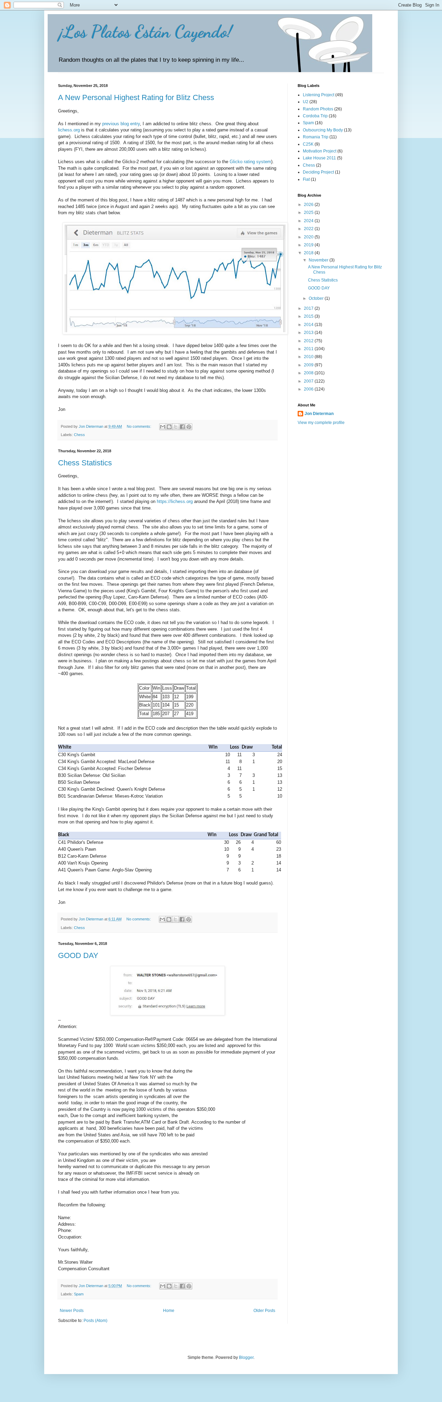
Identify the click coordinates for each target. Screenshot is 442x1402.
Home (168, 1310)
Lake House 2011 (319, 158)
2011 (309, 348)
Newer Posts (72, 1310)
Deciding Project (318, 172)
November (319, 260)
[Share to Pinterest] (188, 426)
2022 (309, 228)
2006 (309, 389)
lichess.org (69, 129)
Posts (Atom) (95, 1320)
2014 (309, 324)
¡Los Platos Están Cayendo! (145, 31)
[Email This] (162, 426)
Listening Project (318, 94)
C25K (308, 144)
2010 (309, 356)
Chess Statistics (85, 462)
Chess (79, 435)
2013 (309, 332)
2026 (309, 204)
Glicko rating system (250, 161)
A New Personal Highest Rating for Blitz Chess (136, 97)
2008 (309, 373)
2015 (309, 316)
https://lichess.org (175, 501)
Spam (79, 1294)
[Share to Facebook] (182, 426)
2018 (309, 252)
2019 (309, 245)
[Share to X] (175, 426)
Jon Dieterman (319, 413)
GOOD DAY (78, 955)
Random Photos (318, 109)
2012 (309, 340)
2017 (309, 308)
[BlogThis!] (169, 426)
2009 (309, 365)
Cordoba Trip (315, 115)
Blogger (246, 1357)
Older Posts (264, 1310)
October (317, 298)
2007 (309, 381)
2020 (309, 237)
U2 (305, 101)
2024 (309, 220)
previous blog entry (121, 123)
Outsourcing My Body (323, 130)
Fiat (306, 179)
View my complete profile (321, 422)
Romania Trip (315, 137)
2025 (309, 212)
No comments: (139, 426)
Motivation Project (319, 151)
